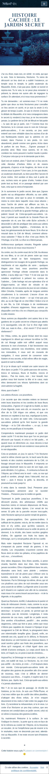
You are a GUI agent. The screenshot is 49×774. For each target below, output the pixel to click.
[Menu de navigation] (44, 4)
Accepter (34, 767)
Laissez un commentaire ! (36, 751)
